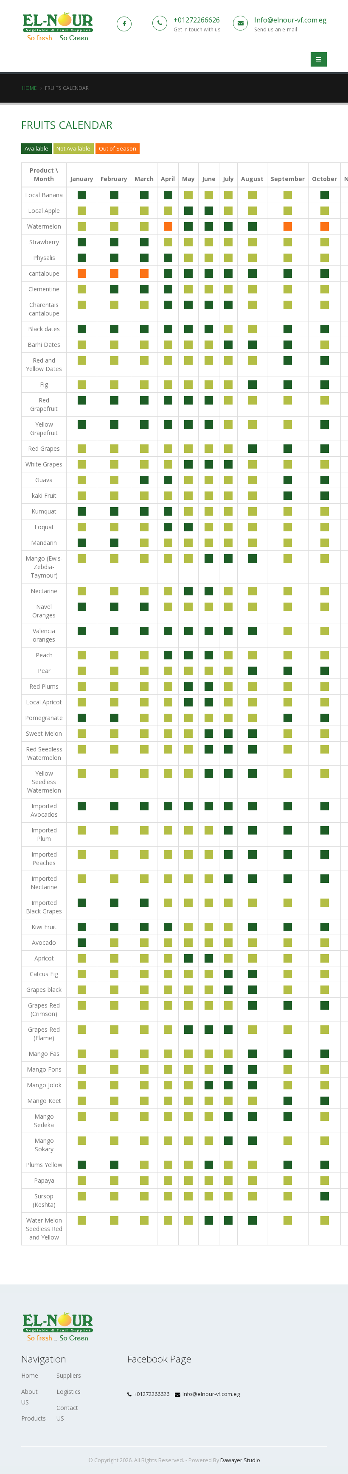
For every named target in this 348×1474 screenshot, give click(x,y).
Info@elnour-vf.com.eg (290, 20)
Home (29, 87)
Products (33, 1418)
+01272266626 (197, 20)
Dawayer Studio (240, 1460)
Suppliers (68, 1375)
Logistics (68, 1391)
